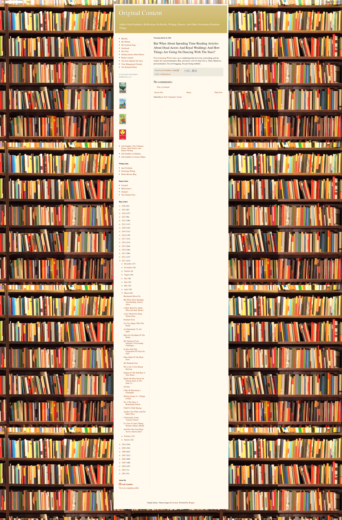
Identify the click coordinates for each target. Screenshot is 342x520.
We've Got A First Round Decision (133, 367)
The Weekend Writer (129, 67)
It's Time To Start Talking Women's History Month (134, 424)
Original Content (140, 12)
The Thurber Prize (128, 194)
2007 (124, 455)
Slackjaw (124, 191)
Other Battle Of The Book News (133, 358)
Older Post (218, 92)
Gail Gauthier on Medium (131, 153)
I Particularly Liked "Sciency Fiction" (131, 418)
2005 (124, 462)
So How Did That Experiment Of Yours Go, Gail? (134, 351)
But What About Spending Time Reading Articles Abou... (134, 302)
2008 (124, 451)
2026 (124, 206)
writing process (165, 74)
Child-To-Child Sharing (132, 408)
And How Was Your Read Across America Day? (133, 430)
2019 (124, 231)
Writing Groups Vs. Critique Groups (134, 397)
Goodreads (125, 48)
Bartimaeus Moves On (132, 296)
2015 (124, 246)
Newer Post (158, 92)
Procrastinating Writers (163, 57)
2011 (124, 260)
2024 (124, 213)
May (126, 285)
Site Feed (124, 51)
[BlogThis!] (188, 70)
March (126, 293)
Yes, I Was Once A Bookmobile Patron (132, 403)
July (126, 278)
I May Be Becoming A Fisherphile (132, 391)
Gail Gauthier (127, 484)
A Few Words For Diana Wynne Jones (133, 314)
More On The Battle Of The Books (134, 336)
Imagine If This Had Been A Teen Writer (134, 373)
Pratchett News (129, 319)
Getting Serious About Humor (132, 54)
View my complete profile (129, 488)
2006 (124, 459)
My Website (125, 41)
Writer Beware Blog (128, 174)
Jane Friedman (126, 168)
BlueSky (124, 38)
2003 (124, 470)
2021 (124, 224)
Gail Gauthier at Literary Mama (133, 157)
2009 (124, 448)
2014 (124, 249)
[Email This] (185, 70)
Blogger (192, 502)
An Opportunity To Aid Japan (132, 330)
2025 (124, 209)
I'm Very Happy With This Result (134, 324)
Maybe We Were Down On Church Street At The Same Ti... (134, 380)
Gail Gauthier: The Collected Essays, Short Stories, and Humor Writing (132, 148)
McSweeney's (126, 188)
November (128, 267)
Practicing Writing (128, 171)
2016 (124, 242)
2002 (124, 473)
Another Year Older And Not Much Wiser (135, 412)
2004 (124, 466)
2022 (124, 220)
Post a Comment (163, 87)
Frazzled (124, 185)
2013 (124, 253)
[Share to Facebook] (193, 70)
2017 (124, 238)
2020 (124, 227)
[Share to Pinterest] (196, 70)
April (126, 289)
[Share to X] (190, 70)
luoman (175, 502)
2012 (124, 257)
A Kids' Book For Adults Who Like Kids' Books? (134, 309)
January (127, 439)
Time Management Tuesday (131, 64)
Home (188, 92)
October (127, 271)
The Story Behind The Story (132, 61)
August (127, 274)
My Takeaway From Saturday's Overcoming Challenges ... (133, 343)
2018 (124, 235)
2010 (124, 444)
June (126, 282)
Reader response (127, 57)
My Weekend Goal (131, 363)
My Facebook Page (128, 45)
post (180, 57)
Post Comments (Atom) (173, 97)
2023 (124, 217)
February (127, 436)
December (128, 263)
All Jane (127, 386)
